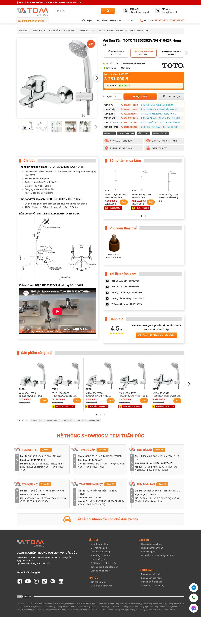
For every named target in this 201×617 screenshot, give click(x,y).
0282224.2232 (130, 127)
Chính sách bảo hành (151, 578)
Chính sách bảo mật (151, 574)
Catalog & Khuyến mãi (101, 585)
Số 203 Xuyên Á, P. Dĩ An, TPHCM (158, 105)
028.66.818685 (131, 114)
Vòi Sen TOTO (69, 31)
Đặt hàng (141, 96)
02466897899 (152, 463)
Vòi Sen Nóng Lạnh (126, 133)
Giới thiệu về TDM (99, 544)
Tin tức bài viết (98, 582)
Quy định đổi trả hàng (151, 581)
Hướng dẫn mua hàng (151, 544)
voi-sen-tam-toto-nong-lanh (88, 421)
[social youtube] (28, 581)
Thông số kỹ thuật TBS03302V (127, 304)
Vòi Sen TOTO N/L (87, 31)
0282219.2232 (130, 122)
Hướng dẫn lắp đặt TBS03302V (127, 292)
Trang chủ (23, 31)
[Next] (97, 78)
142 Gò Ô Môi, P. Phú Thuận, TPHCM (159, 114)
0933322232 (161, 20)
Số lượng (107, 96)
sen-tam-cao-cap (52, 421)
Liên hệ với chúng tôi (101, 570)
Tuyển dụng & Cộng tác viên (104, 567)
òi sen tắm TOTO (35, 171)
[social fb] (20, 581)
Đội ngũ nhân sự (99, 548)
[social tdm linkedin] (61, 581)
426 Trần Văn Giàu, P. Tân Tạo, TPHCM (160, 127)
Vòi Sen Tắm (54, 31)
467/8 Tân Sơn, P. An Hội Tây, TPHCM (160, 109)
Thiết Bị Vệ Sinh (38, 31)
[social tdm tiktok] (44, 581)
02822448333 (177, 20)
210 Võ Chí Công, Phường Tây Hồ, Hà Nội (161, 118)
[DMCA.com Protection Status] (24, 596)
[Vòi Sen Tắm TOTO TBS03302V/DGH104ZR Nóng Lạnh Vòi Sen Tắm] (57, 78)
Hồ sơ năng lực (98, 559)
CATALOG (130, 20)
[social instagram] (36, 581)
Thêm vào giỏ (173, 96)
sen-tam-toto (36, 421)
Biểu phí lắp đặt (148, 551)
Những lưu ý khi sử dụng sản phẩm (158, 555)
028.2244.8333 (131, 105)
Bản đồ (46, 450)
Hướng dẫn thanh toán (152, 548)
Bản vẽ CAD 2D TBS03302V (125, 286)
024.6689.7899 (131, 118)
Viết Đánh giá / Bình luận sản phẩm (156, 335)
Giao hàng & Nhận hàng (152, 585)
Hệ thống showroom (101, 555)
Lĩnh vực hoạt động (100, 551)
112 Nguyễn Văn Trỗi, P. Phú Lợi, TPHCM (161, 122)
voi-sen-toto (68, 421)
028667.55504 (130, 109)
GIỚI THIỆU (86, 20)
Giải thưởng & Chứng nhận (103, 563)
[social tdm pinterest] (53, 581)
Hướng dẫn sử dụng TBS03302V (128, 298)
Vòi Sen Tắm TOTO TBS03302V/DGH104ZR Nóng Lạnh (123, 31)
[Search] (108, 11)
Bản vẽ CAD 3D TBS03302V (125, 281)
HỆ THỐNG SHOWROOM (109, 20)
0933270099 (166, 463)
